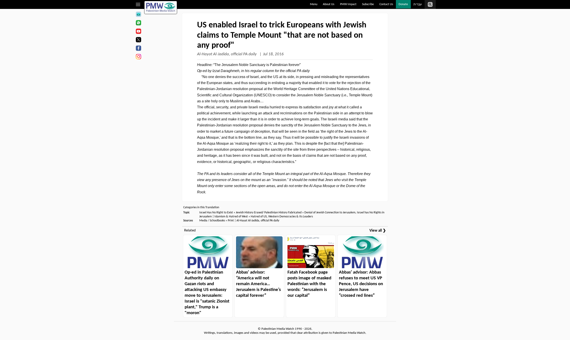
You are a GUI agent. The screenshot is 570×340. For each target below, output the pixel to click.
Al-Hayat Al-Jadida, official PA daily (227, 54)
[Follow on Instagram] (138, 57)
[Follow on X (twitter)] (138, 40)
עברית (417, 4)
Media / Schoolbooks (212, 220)
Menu (313, 4)
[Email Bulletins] (138, 15)
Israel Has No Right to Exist (216, 212)
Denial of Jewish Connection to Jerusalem (329, 212)
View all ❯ (377, 231)
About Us (328, 4)
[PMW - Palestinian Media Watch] (161, 7)
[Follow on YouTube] (138, 32)
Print (231, 220)
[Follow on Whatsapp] (138, 23)
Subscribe (368, 4)
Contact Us (386, 4)
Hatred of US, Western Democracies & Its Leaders (282, 216)
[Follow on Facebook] (138, 49)
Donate (403, 4)
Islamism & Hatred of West (231, 216)
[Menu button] (138, 4)
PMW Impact (348, 4)
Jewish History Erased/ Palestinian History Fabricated (269, 212)
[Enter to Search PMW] (430, 4)
